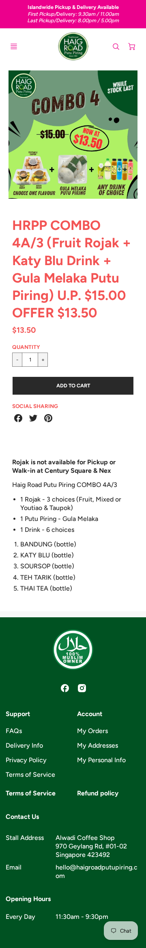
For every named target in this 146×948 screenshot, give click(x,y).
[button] (73, 386)
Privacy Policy (26, 760)
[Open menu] (14, 46)
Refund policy (97, 793)
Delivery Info (24, 745)
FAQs (14, 731)
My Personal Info (101, 760)
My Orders (92, 731)
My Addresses (97, 745)
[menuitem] (37, 731)
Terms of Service (30, 774)
